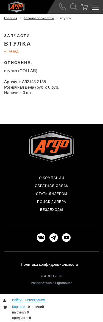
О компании (51, 177)
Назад (11, 51)
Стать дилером (51, 193)
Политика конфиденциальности (49, 264)
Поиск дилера (51, 201)
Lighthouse (64, 282)
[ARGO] (12, 6)
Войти (17, 299)
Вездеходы (51, 209)
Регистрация (35, 299)
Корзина (18, 306)
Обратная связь (51, 185)
